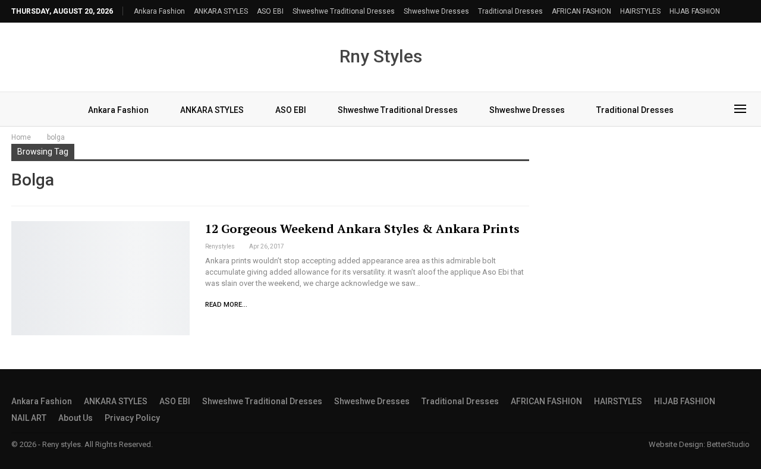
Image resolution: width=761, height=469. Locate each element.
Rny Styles (380, 56)
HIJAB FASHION (694, 11)
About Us (75, 418)
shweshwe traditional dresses (344, 11)
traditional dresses (510, 11)
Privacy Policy (132, 418)
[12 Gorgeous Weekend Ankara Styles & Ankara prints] (100, 278)
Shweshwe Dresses (436, 11)
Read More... (226, 305)
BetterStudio (728, 444)
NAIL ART (28, 418)
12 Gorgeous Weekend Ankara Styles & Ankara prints (362, 229)
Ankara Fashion (159, 11)
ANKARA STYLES (221, 11)
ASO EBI (270, 11)
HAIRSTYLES (640, 11)
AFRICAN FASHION (581, 11)
